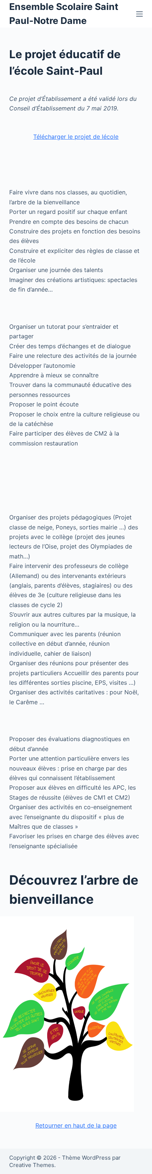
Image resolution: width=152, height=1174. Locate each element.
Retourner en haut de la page (76, 1125)
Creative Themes (31, 1164)
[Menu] (139, 14)
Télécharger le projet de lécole (75, 136)
